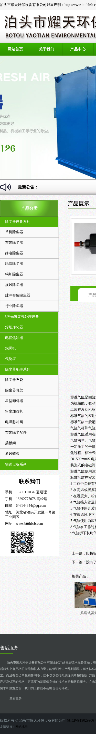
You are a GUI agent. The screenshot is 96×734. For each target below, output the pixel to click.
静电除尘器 (14, 253)
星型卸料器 (14, 401)
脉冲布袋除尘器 (17, 295)
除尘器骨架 (14, 390)
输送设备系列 (16, 464)
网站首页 (15, 49)
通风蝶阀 (12, 454)
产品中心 (78, 49)
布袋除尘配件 (16, 432)
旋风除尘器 (14, 285)
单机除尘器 (14, 232)
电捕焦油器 (14, 338)
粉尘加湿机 (14, 411)
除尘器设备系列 (17, 222)
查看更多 (15, 698)
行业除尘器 (14, 306)
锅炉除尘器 (14, 274)
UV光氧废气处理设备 (22, 317)
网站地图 (21, 727)
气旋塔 (10, 359)
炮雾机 (10, 348)
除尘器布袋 (14, 380)
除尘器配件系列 (17, 369)
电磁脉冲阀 (14, 422)
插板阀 (10, 443)
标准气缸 (77, 397)
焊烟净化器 (14, 327)
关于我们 (46, 49)
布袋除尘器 (14, 242)
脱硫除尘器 (14, 264)
